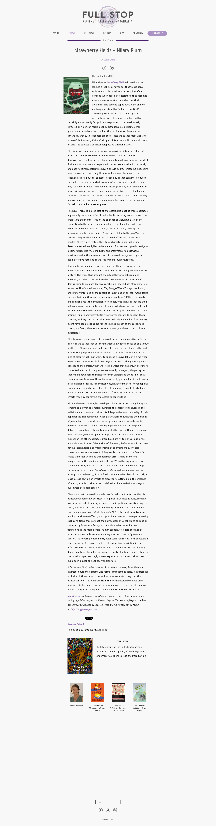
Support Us (157, 33)
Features (106, 33)
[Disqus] (108, 758)
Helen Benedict (76, 705)
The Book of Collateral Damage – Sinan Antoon (118, 708)
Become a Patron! (76, 624)
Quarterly (138, 33)
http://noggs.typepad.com (84, 609)
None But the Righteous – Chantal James (97, 708)
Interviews (89, 33)
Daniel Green (109, 59)
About (56, 33)
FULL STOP (110, 819)
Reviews (71, 33)
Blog (122, 33)
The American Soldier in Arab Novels (139, 708)
